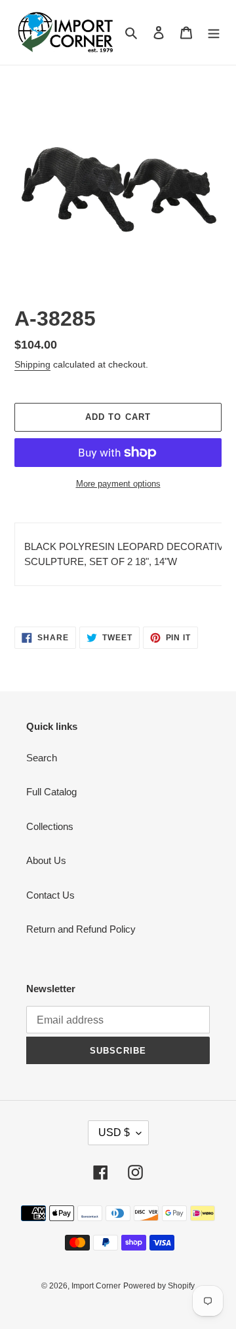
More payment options (118, 484)
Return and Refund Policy (81, 929)
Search (41, 757)
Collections (49, 826)
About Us (46, 860)
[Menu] (213, 32)
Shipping (32, 364)
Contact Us (50, 895)
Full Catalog (51, 791)
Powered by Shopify (159, 1285)
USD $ (114, 1132)
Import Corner (96, 1285)
